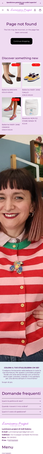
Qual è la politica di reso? (12, 401)
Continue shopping (21, 41)
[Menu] (2, 10)
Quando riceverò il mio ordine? (15, 406)
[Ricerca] (8, 10)
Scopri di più (7, 382)
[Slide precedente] (2, 3)
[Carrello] (40, 10)
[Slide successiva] (40, 3)
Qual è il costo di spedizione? (14, 412)
